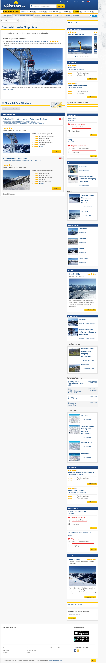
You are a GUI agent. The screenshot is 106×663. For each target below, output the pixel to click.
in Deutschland (81, 492)
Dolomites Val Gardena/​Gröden (79, 533)
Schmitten (72, 118)
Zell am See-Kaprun (35, 160)
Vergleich (37, 15)
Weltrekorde (77, 1)
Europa (5, 121)
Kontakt (5, 648)
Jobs (83, 1)
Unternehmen (31, 650)
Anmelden (72, 618)
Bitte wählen (87, 11)
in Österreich (80, 474)
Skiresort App (79, 627)
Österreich (11, 121)
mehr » (41, 146)
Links (28, 648)
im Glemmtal (80, 69)
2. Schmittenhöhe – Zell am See (15, 158)
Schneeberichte (47, 15)
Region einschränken (11, 109)
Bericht (93, 135)
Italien (70, 535)
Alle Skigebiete (7, 15)
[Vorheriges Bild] (69, 44)
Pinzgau (27, 121)
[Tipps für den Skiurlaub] (93, 16)
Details (56, 151)
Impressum (6, 650)
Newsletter (70, 1)
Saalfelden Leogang (35, 122)
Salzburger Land (19, 121)
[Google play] (81, 641)
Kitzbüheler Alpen (33, 123)
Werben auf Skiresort (57, 648)
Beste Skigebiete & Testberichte (23, 15)
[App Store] (81, 635)
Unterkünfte (75, 15)
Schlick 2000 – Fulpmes (77, 511)
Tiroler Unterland (23, 123)
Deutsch (91, 1)
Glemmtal (33, 121)
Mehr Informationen (55, 660)
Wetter (56, 15)
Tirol (16, 123)
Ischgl (70, 140)
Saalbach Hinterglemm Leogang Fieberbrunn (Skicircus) (30, 41)
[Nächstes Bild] (95, 44)
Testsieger (63, 1)
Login (28, 652)
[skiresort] (14, 5)
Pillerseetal (41, 123)
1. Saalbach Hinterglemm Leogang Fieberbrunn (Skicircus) (25, 119)
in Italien (79, 87)
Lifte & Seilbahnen (65, 15)
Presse (5, 652)
